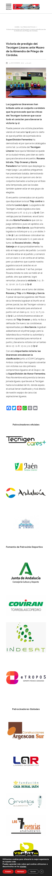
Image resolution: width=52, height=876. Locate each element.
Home (17, 27)
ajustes (23, 866)
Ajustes (33, 871)
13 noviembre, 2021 (16, 63)
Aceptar (8, 871)
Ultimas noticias (28, 27)
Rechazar (20, 871)
